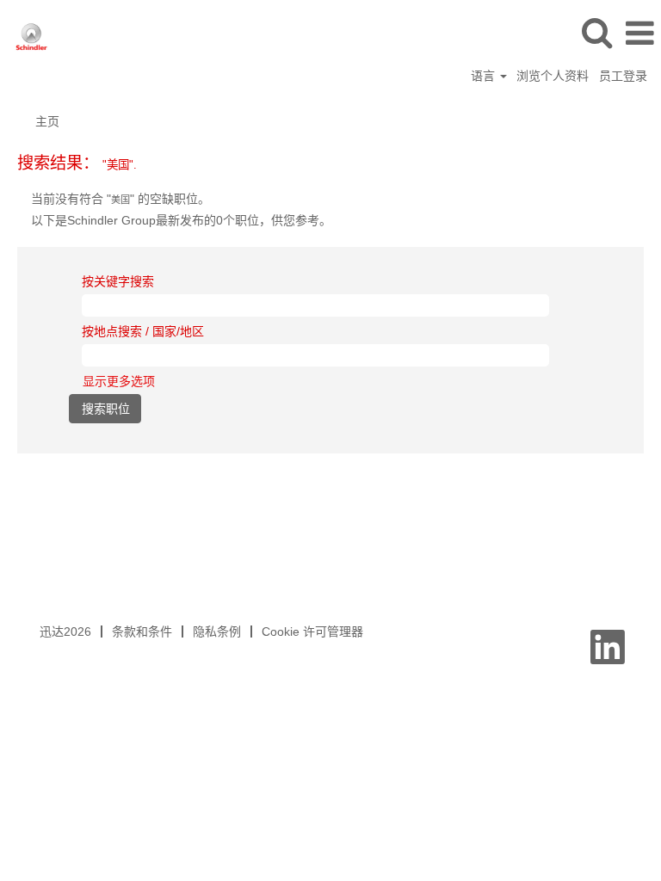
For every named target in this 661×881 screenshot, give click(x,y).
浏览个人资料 (552, 76)
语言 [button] (484, 76)
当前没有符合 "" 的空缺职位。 (120, 199)
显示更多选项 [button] (119, 381)
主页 (47, 121)
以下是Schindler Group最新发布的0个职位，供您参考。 (181, 220)
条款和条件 (142, 631)
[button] (639, 33)
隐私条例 (217, 631)
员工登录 (623, 76)
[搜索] (596, 32)
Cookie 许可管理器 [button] (312, 631)
